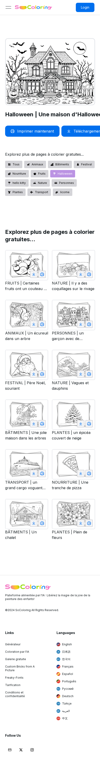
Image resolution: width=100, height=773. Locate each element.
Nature (42, 183)
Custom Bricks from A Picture (20, 668)
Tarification (12, 685)
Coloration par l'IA (17, 651)
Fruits (42, 173)
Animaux (37, 164)
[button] (9, 749)
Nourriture (19, 173)
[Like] (33, 274)
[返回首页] (33, 7)
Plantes (18, 192)
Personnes (66, 183)
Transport (41, 192)
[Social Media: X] (21, 749)
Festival (86, 164)
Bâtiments (62, 164)
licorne (65, 192)
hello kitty (19, 183)
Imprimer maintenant (35, 131)
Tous (16, 164)
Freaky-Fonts (14, 677)
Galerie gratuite (15, 659)
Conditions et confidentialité (15, 694)
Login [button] (85, 7)
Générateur (12, 644)
